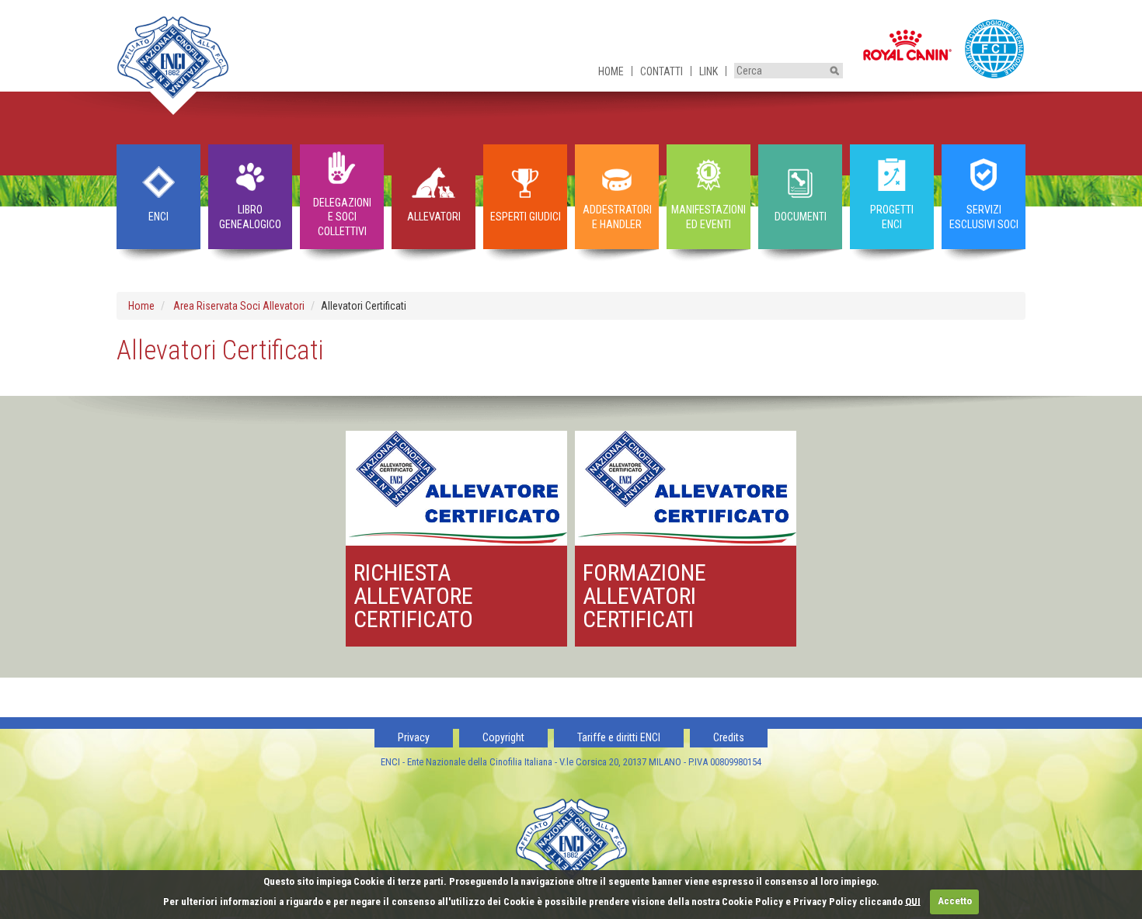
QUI (913, 901)
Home (611, 71)
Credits (728, 737)
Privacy (414, 737)
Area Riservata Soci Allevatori (239, 306)
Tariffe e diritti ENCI (618, 737)
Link (708, 71)
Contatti (661, 71)
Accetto (955, 901)
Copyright (503, 737)
